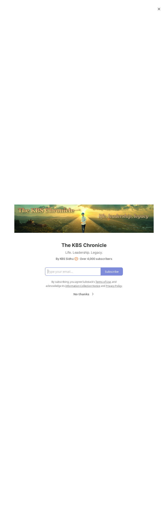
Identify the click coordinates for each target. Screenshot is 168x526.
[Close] (159, 9)
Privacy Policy (114, 286)
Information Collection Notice (82, 286)
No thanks (81, 294)
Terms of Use (103, 282)
